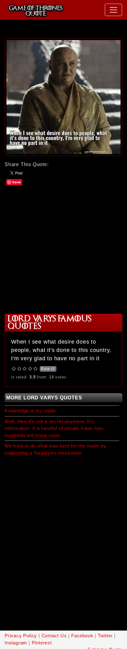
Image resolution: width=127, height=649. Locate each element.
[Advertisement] (63, 249)
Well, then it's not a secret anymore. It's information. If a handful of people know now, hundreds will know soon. (54, 428)
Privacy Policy (21, 635)
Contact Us (54, 635)
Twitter (105, 635)
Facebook (82, 635)
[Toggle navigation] (113, 10)
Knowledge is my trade (30, 410)
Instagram (16, 642)
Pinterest (42, 642)
